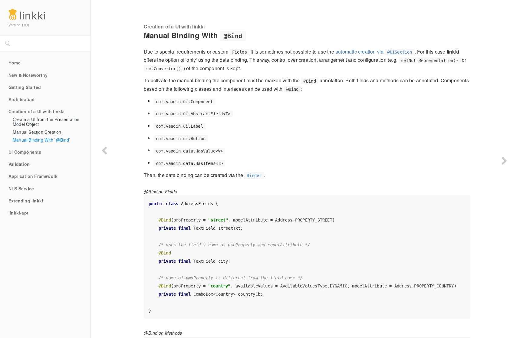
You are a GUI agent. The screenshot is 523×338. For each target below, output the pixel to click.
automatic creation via (373, 51)
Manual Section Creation (37, 132)
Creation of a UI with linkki (36, 111)
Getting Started (24, 87)
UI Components (24, 152)
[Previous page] (104, 150)
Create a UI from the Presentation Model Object (47, 122)
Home (14, 63)
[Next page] (504, 160)
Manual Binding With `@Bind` (42, 140)
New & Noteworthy (28, 75)
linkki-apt (18, 213)
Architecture (21, 99)
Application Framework (33, 176)
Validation (19, 164)
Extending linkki (25, 201)
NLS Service (21, 189)
